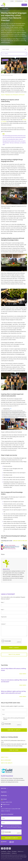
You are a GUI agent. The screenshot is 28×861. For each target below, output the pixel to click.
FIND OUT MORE (14, 750)
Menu (24, 4)
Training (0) (19, 1)
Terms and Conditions (5, 853)
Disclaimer (14, 851)
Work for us (20, 851)
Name (2, 602)
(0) (26, 1)
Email (2, 609)
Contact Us (14, 853)
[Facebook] (2, 848)
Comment (3, 624)
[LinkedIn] (7, 848)
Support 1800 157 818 (7, 802)
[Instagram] (10, 848)
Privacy (9, 851)
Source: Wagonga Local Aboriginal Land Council (12, 94)
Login (11, 1)
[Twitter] (5, 848)
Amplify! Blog (5, 8)
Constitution (3, 851)
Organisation (4, 616)
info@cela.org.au (6, 804)
